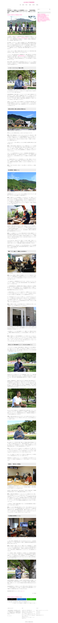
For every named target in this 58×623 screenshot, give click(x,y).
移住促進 (33, 615)
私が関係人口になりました (26, 617)
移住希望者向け (43, 14)
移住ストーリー (32, 617)
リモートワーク (25, 614)
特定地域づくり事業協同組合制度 (22, 37)
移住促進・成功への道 (25, 611)
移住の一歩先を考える (25, 616)
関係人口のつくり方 (32, 611)
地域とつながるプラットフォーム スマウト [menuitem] (42, 610)
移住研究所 (24, 612)
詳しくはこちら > (9, 615)
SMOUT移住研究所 (29, 612)
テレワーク (33, 614)
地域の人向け (24, 618)
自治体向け (39, 14)
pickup (30, 613)
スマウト (33, 613)
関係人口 (29, 614)
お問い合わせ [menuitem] (38, 613)
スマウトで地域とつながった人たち (27, 615)
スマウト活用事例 (25, 613)
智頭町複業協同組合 (21, 55)
